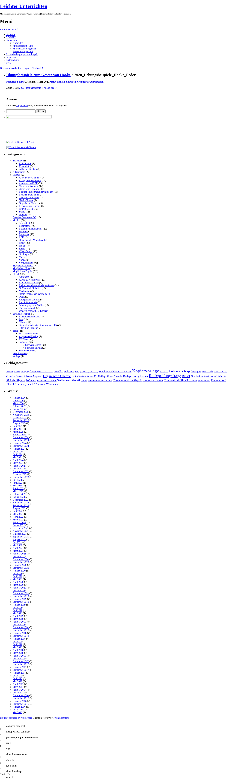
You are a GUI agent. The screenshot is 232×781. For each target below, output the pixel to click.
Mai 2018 (17, 647)
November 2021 (21, 531)
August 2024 (19, 448)
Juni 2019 (17, 610)
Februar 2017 (19, 689)
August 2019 (19, 604)
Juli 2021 (17, 542)
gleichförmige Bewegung (89, 372)
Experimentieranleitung (30, 228)
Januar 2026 (19, 409)
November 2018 (21, 630)
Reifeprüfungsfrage (165, 375)
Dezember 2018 (21, 627)
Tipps (15, 330)
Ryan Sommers (61, 717)
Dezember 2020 (21, 559)
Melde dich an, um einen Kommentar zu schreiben (77, 81)
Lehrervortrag (179, 371)
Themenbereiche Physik (127, 380)
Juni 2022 (17, 511)
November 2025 (21, 414)
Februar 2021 (19, 553)
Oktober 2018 (20, 633)
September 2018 (21, 636)
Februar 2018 (19, 655)
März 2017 (18, 687)
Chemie (16, 174)
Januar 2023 (19, 497)
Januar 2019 (19, 624)
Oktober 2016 (20, 701)
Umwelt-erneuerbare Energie (33, 311)
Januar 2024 (19, 468)
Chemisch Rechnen (28, 186)
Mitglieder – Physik (22, 271)
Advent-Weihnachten (29, 316)
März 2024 (18, 463)
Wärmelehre (53, 384)
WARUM (11, 37)
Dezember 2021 (21, 528)
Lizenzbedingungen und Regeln (22, 54)
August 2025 (19, 423)
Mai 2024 (17, 457)
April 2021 (18, 548)
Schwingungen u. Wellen (31, 305)
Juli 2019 (17, 607)
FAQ (8, 62)
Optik (22, 296)
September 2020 (21, 567)
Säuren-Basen (26, 208)
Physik (16, 274)
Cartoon (34, 371)
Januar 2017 (19, 692)
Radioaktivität (82, 376)
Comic (56, 372)
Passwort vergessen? (23, 51)
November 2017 (21, 664)
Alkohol (17, 372)
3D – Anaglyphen (28, 333)
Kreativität (24, 166)
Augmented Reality (28, 336)
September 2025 (21, 420)
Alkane (9, 371)
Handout (23, 231)
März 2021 (18, 550)
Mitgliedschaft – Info (23, 45)
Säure (84, 380)
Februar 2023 (19, 494)
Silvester (23, 322)
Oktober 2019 (20, 599)
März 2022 (18, 519)
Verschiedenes (20, 353)
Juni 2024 (17, 454)
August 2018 (19, 638)
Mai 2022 (17, 514)
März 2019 (18, 618)
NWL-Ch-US (220, 371)
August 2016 (19, 706)
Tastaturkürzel (40, 68)
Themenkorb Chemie (153, 380)
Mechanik (24, 291)
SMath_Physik (15, 380)
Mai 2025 (17, 429)
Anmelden (11, 40)
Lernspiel (196, 371)
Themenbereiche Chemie (100, 380)
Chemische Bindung (29, 189)
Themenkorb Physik (176, 380)
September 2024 (21, 446)
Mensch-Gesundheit (29, 197)
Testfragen (24, 254)
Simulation (197, 376)
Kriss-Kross (164, 372)
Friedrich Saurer (15, 81)
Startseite (10, 34)
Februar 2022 (19, 522)
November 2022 (21, 502)
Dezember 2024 (21, 437)
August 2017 (19, 672)
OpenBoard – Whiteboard (32, 240)
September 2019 (21, 601)
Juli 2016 (17, 709)
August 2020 (19, 570)
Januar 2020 (19, 590)
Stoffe (22, 211)
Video (22, 257)
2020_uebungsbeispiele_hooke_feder (37, 87)
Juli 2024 (17, 451)
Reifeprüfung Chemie (30, 206)
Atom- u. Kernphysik (29, 279)
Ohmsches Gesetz (14, 376)
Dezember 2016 (21, 695)
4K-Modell (18, 160)
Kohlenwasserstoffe (120, 371)
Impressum (11, 57)
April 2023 (18, 488)
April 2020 (18, 582)
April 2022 (18, 516)
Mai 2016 (17, 712)
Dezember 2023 (21, 471)
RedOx (93, 376)
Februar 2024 (19, 465)
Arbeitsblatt (24, 223)
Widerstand (39, 384)
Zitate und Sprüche (28, 328)
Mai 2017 (17, 681)
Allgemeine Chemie (29, 177)
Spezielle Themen (21, 313)
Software (23, 342)
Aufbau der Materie (29, 282)
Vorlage (23, 259)
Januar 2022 (19, 525)
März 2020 (18, 584)
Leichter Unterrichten (23, 6)
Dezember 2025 (21, 412)
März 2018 (18, 653)
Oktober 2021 (20, 533)
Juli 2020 (17, 573)
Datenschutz (12, 60)
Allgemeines (19, 172)
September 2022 (21, 505)
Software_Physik (69, 380)
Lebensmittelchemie (29, 194)
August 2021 (19, 539)
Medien (16, 220)
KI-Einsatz (24, 339)
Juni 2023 (17, 482)
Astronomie (25, 277)
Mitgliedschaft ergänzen (24, 48)
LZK (21, 237)
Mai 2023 (17, 485)
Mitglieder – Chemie (23, 265)
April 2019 (18, 616)
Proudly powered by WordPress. (16, 717)
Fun (21, 319)
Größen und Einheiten (30, 288)
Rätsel (22, 248)
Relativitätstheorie (28, 302)
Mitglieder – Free (21, 268)
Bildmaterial (25, 225)
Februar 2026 (19, 406)
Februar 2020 (19, 587)
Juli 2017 (17, 675)
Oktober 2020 (20, 565)
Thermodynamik (27, 308)
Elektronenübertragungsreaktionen (36, 191)
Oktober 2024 (20, 443)
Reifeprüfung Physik (29, 299)
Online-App (30, 376)
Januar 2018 (19, 658)
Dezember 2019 (21, 593)
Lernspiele (24, 234)
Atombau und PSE (28, 183)
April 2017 (18, 684)
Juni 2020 (17, 576)
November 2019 (21, 596)
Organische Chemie (29, 203)
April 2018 (18, 650)
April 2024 (18, 460)
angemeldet (22, 105)
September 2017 (21, 670)
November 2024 (21, 440)
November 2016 (21, 698)
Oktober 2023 (20, 474)
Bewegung (25, 372)
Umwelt (23, 214)
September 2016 (21, 704)
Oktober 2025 (20, 417)
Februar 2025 (19, 434)
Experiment (66, 371)
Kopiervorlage (145, 370)
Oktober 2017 (20, 667)
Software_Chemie (47, 380)
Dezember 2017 (21, 661)
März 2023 (18, 491)
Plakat (22, 242)
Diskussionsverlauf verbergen (15, 68)
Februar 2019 (19, 621)
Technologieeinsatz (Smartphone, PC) (38, 325)
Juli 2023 (17, 480)
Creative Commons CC (24, 217)
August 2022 (19, 508)
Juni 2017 (17, 678)
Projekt (22, 245)
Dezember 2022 (21, 499)
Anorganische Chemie (30, 180)
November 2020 (21, 562)
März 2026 (18, 403)
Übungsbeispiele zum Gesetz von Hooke (38, 75)
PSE (72, 376)
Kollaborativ (25, 163)
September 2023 (21, 477)
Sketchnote (208, 376)
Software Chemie (34, 345)
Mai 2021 (17, 545)
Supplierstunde (26, 350)
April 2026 (18, 400)
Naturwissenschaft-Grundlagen (34, 294)
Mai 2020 (17, 579)
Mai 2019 (17, 613)
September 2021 (21, 536)
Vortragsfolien (26, 262)
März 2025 (18, 431)
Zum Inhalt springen (10, 29)
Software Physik (33, 347)
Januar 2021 (19, 556)
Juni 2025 (17, 426)
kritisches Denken (28, 169)
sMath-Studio (25, 251)
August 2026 (19, 397)
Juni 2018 (17, 644)
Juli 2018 (17, 641)
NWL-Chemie (26, 200)
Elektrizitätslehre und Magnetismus (36, 285)
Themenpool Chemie (199, 380)
